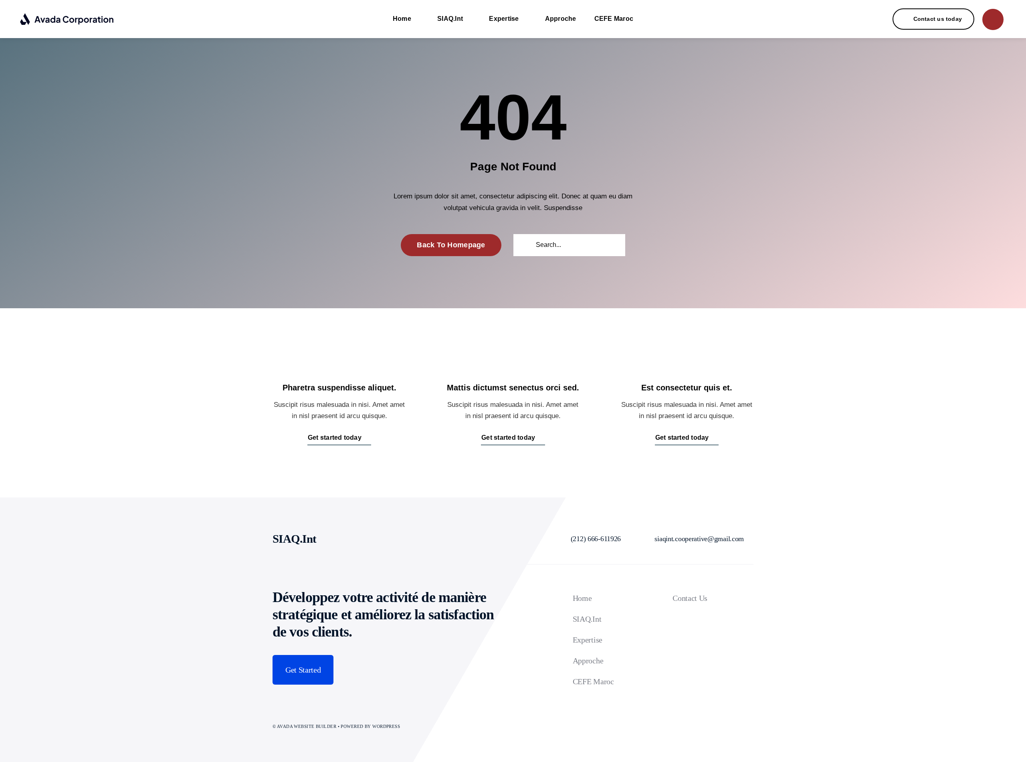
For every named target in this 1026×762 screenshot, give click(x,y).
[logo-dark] (67, 16)
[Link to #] (993, 19)
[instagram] (339, 539)
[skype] (374, 539)
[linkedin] (357, 539)
